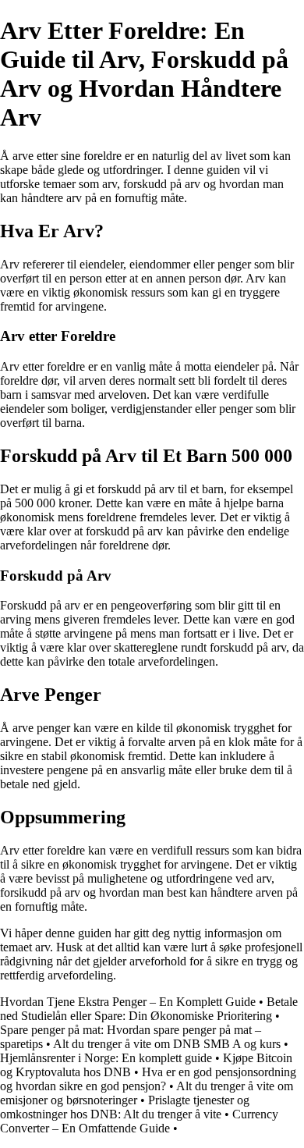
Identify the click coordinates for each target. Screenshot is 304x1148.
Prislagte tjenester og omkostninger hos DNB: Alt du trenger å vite (124, 1107)
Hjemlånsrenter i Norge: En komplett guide (106, 1057)
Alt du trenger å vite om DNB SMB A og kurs (167, 1043)
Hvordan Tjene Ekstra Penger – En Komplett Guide (128, 1001)
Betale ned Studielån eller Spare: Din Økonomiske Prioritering (149, 1008)
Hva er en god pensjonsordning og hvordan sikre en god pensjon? (148, 1079)
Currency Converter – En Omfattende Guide (139, 1121)
